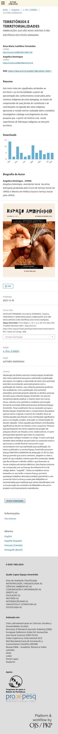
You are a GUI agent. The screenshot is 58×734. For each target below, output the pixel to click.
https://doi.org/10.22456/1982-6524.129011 (30, 71)
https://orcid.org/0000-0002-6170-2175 (18, 63)
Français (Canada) (13, 545)
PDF (9, 286)
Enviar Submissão (15, 500)
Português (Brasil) (13, 549)
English (8, 536)
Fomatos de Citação (14, 337)
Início (5, 9)
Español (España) (13, 540)
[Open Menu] (3, 3)
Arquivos (15, 9)
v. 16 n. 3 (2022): (30, 9)
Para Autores (10, 518)
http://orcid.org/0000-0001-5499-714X (17, 52)
